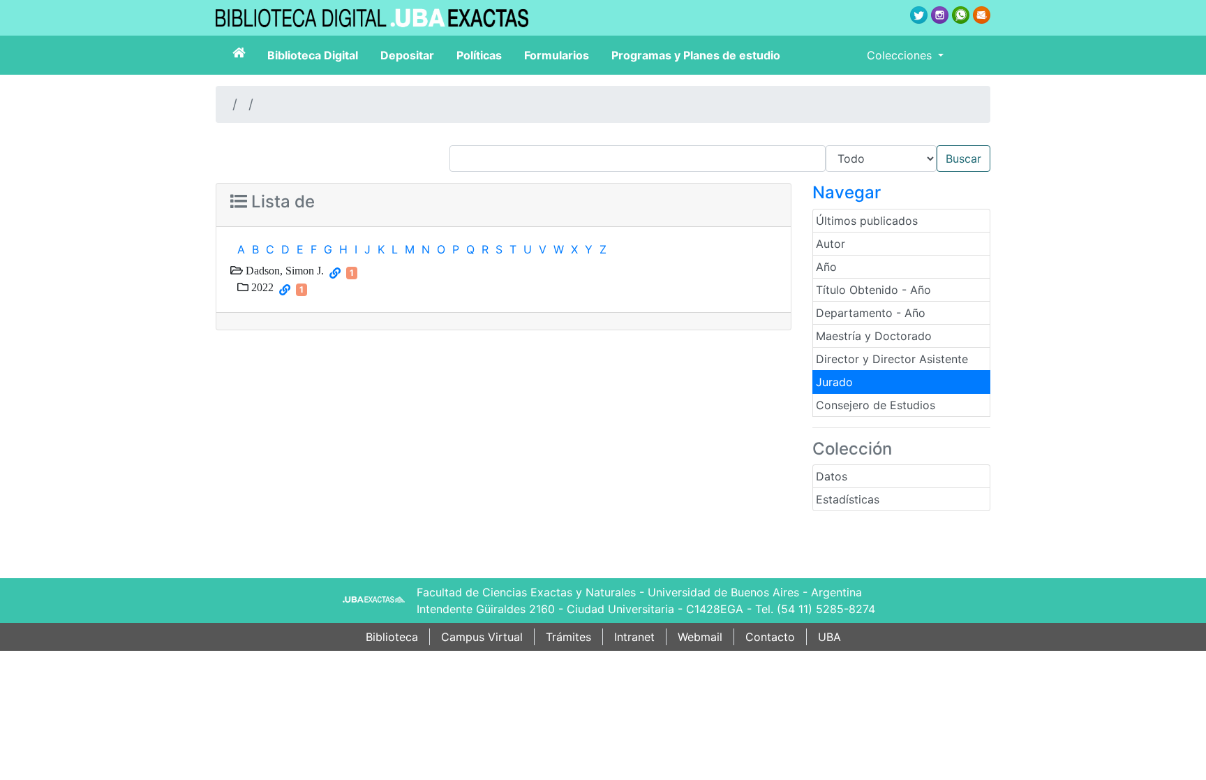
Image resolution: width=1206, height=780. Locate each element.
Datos (831, 476)
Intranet (634, 637)
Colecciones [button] (901, 55)
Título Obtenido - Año (873, 290)
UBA (829, 637)
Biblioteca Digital (312, 55)
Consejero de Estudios (875, 405)
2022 (261, 287)
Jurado (834, 382)
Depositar (407, 55)
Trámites (568, 637)
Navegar (846, 192)
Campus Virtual (482, 637)
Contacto (770, 637)
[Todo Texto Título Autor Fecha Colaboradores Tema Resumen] (719, 158)
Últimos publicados (867, 221)
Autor (830, 244)
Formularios (556, 55)
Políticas (479, 55)
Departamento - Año (870, 313)
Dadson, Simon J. (283, 270)
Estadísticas (847, 499)
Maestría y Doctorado (874, 336)
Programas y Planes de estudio (695, 55)
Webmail (700, 637)
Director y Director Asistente (892, 359)
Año (826, 267)
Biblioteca (392, 637)
